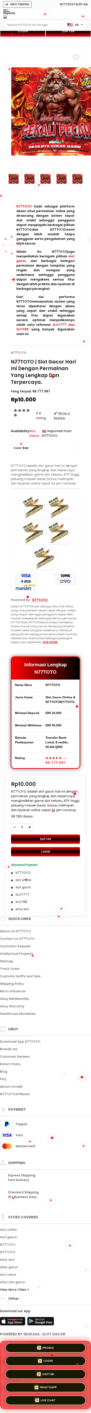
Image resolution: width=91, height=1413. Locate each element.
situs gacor (9, 1267)
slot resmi (8, 1274)
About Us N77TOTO (15, 931)
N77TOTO (24, 206)
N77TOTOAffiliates (15, 1094)
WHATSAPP (48, 1387)
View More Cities (13, 1289)
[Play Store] (40, 1322)
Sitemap (6, 961)
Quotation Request (15, 946)
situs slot (7, 1259)
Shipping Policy (12, 984)
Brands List (8, 1049)
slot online (8, 1229)
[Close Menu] (5, 18)
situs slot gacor (12, 1282)
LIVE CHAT (48, 1399)
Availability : (20, 433)
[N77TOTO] (21, 17)
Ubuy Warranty (12, 1006)
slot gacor (8, 1237)
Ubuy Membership (14, 999)
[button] (76, 56)
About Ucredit (11, 1086)
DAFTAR (68, 31)
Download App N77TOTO (20, 1041)
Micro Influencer (13, 991)
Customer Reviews (15, 1056)
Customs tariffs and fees (20, 976)
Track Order (10, 968)
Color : (21, 448)
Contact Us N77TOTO (17, 938)
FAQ (3, 1079)
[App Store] (13, 1322)
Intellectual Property (16, 953)
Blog (3, 1071)
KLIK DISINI (50, 642)
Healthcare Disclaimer (18, 1014)
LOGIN (23, 31)
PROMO (48, 1349)
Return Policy (10, 1064)
